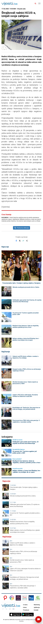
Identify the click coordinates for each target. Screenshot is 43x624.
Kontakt (36, 610)
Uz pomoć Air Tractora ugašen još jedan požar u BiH (25, 313)
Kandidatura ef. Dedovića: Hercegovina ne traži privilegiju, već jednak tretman (26, 408)
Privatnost (26, 610)
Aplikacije (37, 607)
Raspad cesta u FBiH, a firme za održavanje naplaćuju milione (26, 370)
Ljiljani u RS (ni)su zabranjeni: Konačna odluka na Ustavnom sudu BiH (25, 395)
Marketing (37, 604)
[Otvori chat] (38, 619)
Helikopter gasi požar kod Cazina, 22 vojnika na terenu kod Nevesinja (26, 300)
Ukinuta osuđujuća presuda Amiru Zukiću (25, 287)
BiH (15, 485)
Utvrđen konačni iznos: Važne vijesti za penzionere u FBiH (25, 382)
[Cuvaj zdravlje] (24, 597)
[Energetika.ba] (38, 597)
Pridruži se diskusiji (23, 228)
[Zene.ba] (18, 597)
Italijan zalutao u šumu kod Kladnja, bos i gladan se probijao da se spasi (25, 339)
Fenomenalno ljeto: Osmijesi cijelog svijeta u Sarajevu (21, 283)
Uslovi (25, 607)
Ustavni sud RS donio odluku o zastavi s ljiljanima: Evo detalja (25, 357)
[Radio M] (5, 597)
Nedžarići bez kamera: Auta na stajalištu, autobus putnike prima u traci (25, 326)
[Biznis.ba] (31, 597)
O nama (25, 604)
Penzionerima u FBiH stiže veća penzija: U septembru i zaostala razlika (26, 421)
